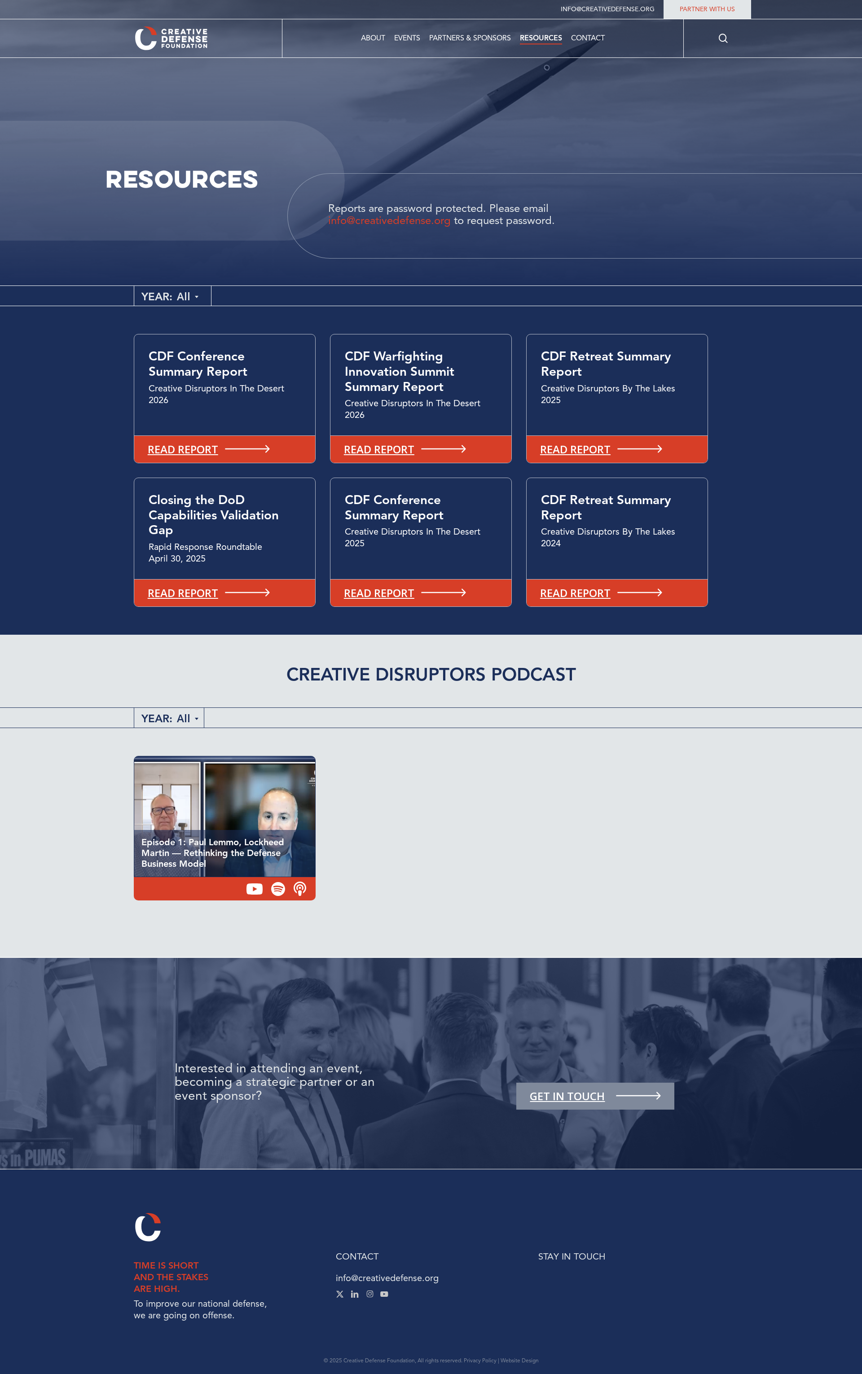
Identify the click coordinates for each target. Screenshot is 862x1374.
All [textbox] (183, 296)
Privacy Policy (480, 1360)
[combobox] (188, 296)
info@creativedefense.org (387, 1278)
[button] (224, 449)
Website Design (520, 1360)
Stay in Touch (571, 1256)
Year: (156, 297)
